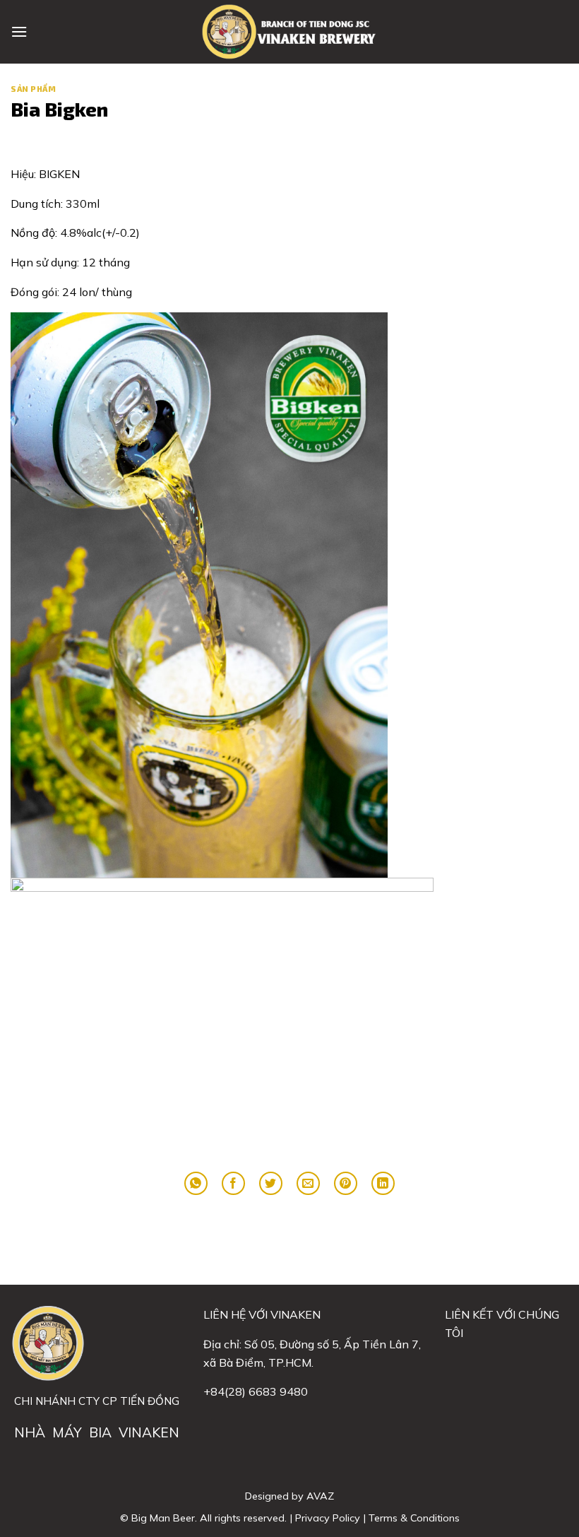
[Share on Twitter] (270, 1183)
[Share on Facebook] (233, 1183)
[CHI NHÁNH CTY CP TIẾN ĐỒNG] (289, 31)
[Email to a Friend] (308, 1183)
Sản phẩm (33, 88)
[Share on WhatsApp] (196, 1183)
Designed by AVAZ (289, 1496)
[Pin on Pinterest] (345, 1183)
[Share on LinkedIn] (383, 1183)
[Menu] (19, 31)
